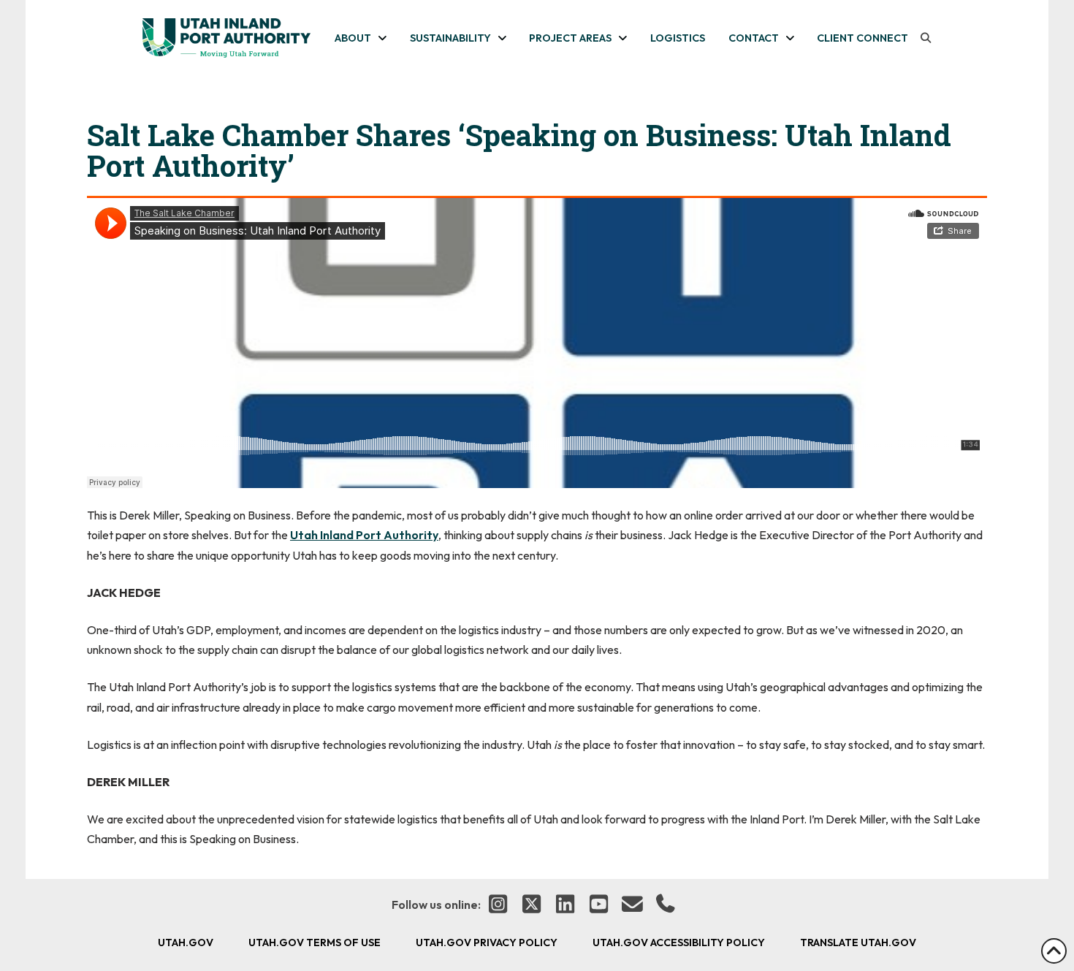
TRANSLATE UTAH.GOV (858, 942)
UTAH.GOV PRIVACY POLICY (486, 942)
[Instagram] (497, 905)
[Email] (632, 905)
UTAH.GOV (185, 942)
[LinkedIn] (565, 905)
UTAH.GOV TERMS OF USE (314, 942)
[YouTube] (598, 905)
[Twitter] (531, 905)
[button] (926, 38)
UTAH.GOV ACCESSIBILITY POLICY (679, 942)
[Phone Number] (665, 905)
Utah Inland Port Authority (364, 535)
